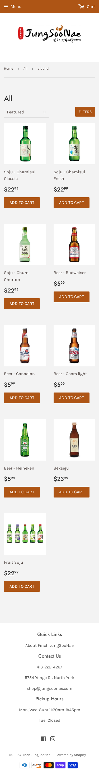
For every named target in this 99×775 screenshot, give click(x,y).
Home (8, 68)
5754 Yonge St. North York (49, 677)
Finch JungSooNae (35, 755)
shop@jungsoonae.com (49, 688)
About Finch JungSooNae (49, 645)
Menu (16, 6)
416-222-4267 (49, 666)
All (25, 68)
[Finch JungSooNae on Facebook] (43, 739)
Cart (90, 6)
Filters (85, 111)
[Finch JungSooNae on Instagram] (52, 739)
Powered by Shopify (70, 755)
